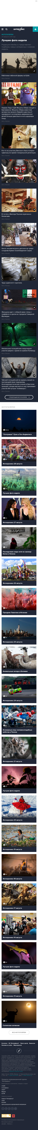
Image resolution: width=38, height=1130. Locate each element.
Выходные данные (7, 1122)
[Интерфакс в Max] (15, 1108)
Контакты (4, 1043)
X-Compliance (5, 1088)
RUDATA (4, 1102)
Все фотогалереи (19, 1032)
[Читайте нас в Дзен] (3, 1108)
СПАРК (3, 1086)
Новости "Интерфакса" (8, 1098)
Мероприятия (18, 1045)
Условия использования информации (13, 1120)
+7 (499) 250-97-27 (27, 1075)
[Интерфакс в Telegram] (6, 1108)
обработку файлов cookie (16, 1071)
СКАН (3, 1100)
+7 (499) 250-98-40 (13, 1075)
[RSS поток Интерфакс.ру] (12, 1108)
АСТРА (3, 1093)
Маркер (4, 1091)
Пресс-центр (24, 1043)
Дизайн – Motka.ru (7, 1124)
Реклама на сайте (7, 1045)
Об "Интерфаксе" (14, 1043)
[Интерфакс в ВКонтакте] (9, 1108)
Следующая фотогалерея (18, 397)
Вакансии (32, 1043)
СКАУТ (3, 1089)
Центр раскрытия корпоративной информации (14, 1104)
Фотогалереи (7, 35)
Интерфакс (19, 29)
